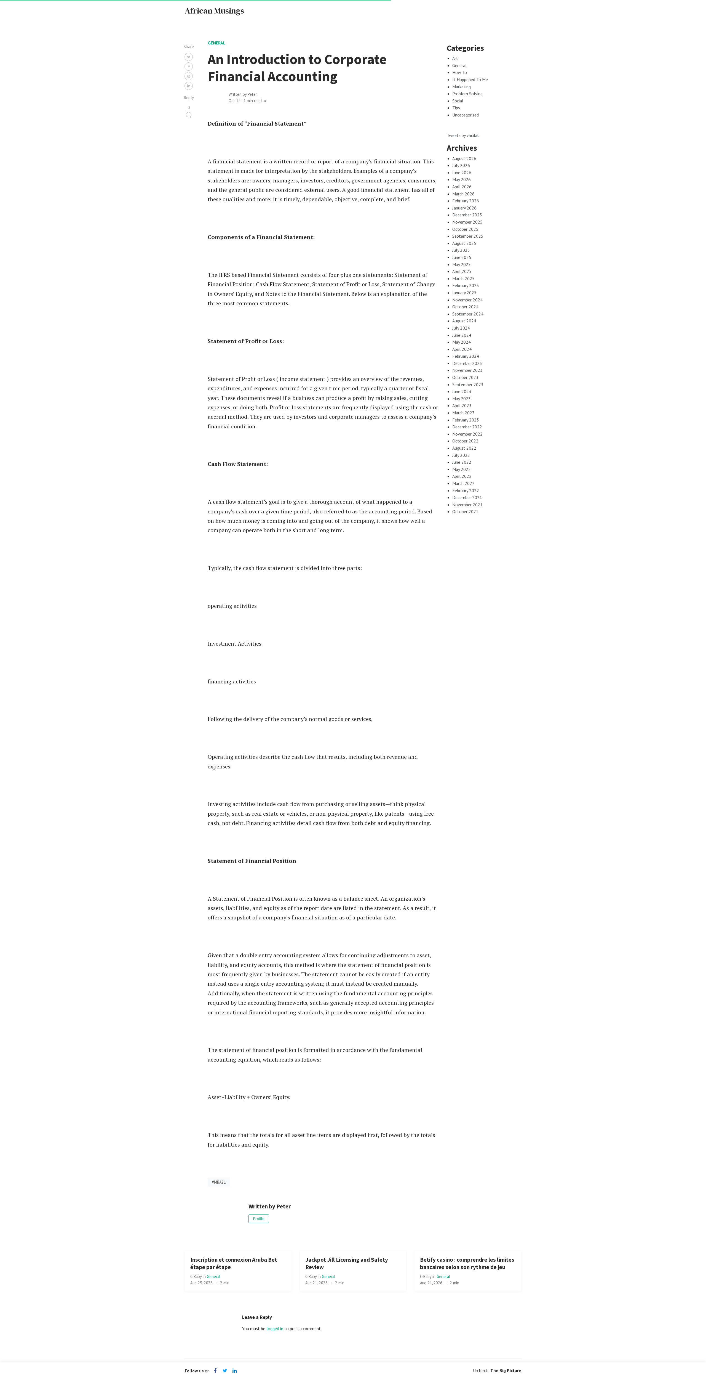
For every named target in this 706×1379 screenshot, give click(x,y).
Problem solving (467, 93)
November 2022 (467, 434)
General (217, 43)
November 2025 (467, 222)
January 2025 (464, 292)
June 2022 (461, 462)
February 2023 (465, 420)
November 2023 (467, 370)
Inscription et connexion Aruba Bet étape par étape (233, 1263)
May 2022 (461, 469)
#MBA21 (219, 1182)
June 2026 (461, 172)
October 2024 (465, 306)
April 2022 (462, 476)
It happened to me (470, 79)
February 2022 (465, 490)
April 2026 (462, 186)
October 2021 (465, 511)
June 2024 (461, 335)
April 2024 (462, 349)
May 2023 (461, 398)
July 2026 (461, 165)
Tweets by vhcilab (463, 135)
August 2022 (464, 448)
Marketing (461, 86)
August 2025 (464, 243)
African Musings (214, 10)
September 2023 (467, 384)
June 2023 (461, 391)
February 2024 (465, 356)
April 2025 (462, 271)
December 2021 (467, 497)
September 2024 (467, 314)
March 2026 (463, 194)
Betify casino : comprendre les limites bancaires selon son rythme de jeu (467, 1263)
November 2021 (467, 504)
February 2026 (465, 200)
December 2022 (467, 426)
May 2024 (461, 342)
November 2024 (467, 300)
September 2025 (467, 236)
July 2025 (461, 250)
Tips (456, 107)
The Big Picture (505, 1370)
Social (457, 101)
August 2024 (464, 320)
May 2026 (461, 179)
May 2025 (461, 264)
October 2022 (465, 441)
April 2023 (462, 405)
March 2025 (463, 278)
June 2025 (461, 257)
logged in (274, 1328)
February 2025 (465, 285)
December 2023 (467, 363)
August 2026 (464, 158)
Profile (258, 1218)
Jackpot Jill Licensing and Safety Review (346, 1263)
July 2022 (461, 455)
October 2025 (465, 229)
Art (455, 58)
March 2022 (463, 483)
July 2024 (461, 328)
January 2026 (464, 208)
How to (459, 72)
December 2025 (467, 215)
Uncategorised (465, 115)
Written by (243, 94)
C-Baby (196, 1276)
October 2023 (465, 377)
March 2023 (463, 412)
